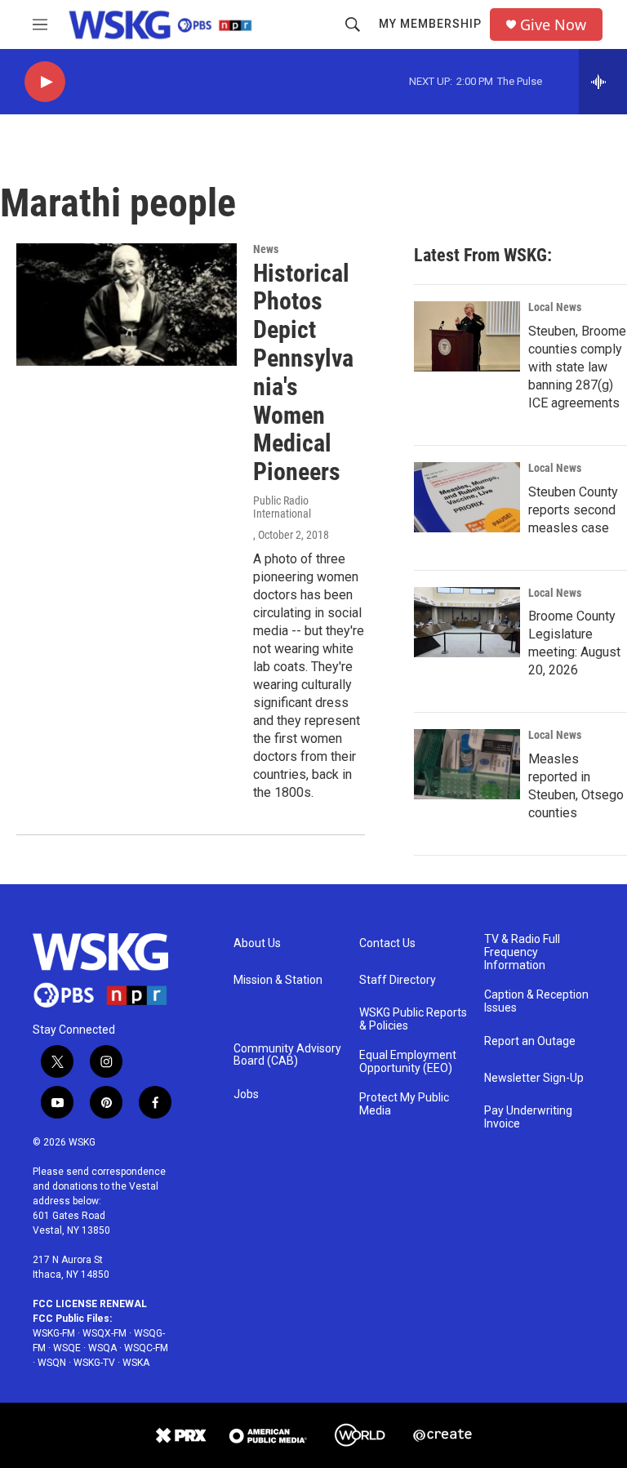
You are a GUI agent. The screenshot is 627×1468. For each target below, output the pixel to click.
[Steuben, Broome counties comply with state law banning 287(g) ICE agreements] (467, 336)
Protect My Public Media (404, 1104)
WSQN (52, 1362)
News (265, 249)
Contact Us (387, 943)
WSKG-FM (54, 1333)
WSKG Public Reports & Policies (413, 1019)
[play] (45, 82)
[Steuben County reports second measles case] (467, 497)
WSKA (135, 1362)
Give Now (553, 24)
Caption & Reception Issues (536, 1001)
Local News (554, 307)
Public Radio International (282, 507)
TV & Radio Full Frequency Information (522, 952)
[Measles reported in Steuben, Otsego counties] (467, 764)
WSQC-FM (146, 1348)
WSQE (67, 1348)
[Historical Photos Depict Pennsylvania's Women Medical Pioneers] (126, 304)
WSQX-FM (104, 1333)
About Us (257, 943)
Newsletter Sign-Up (534, 1078)
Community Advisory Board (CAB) (287, 1055)
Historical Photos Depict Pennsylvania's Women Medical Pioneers (303, 373)
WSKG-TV (94, 1362)
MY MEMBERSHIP (430, 23)
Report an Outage (530, 1041)
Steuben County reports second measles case (573, 510)
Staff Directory (397, 980)
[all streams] (603, 81)
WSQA (102, 1348)
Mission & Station (277, 980)
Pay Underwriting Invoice (528, 1117)
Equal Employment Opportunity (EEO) (407, 1061)
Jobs (246, 1094)
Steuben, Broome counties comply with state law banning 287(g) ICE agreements (577, 367)
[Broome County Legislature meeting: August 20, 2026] (467, 622)
